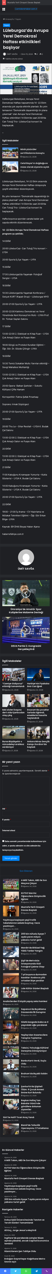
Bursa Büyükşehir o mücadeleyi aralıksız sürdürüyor (13, 744)
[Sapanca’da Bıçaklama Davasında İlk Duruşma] (11, 1013)
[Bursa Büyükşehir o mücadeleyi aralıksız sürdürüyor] (13, 732)
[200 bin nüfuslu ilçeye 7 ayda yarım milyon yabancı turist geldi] (11, 937)
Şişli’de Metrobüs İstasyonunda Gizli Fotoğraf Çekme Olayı (32, 963)
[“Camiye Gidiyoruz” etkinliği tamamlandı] (13, 674)
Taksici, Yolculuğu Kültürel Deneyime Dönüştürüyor (35, 1049)
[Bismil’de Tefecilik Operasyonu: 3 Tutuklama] (11, 1129)
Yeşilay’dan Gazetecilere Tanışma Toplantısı (34, 1036)
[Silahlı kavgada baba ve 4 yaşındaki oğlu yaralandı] (11, 1026)
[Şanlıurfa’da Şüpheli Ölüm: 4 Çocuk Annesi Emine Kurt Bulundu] (11, 1090)
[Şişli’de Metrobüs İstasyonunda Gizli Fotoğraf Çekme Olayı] (11, 964)
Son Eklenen (26, 871)
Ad (4, 809)
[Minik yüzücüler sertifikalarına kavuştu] (10, 152)
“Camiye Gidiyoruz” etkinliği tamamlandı (13, 685)
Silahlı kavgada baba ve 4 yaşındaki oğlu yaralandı (34, 1023)
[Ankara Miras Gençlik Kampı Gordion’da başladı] (38, 732)
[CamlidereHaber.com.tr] (26, 8)
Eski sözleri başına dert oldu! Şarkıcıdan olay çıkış (13, 712)
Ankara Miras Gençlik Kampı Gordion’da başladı (38, 744)
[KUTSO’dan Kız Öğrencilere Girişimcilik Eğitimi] (11, 897)
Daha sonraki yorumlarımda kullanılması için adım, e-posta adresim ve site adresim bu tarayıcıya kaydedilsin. (24, 845)
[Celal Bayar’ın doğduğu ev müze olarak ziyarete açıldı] (10, 166)
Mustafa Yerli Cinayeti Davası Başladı (23, 2)
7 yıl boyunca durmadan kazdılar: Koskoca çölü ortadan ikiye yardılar (34, 977)
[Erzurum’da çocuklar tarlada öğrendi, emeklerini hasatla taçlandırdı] (38, 700)
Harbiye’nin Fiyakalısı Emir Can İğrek (38, 685)
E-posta (6, 819)
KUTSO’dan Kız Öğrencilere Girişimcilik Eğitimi (33, 896)
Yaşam (18, 19)
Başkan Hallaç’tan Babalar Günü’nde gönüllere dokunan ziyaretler (31, 1105)
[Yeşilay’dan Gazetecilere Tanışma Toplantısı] (11, 1038)
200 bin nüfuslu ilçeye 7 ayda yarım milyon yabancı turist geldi (33, 936)
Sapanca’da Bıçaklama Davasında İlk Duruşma (33, 1011)
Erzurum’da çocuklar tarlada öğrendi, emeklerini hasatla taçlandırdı (38, 713)
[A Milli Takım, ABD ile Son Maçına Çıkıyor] (11, 884)
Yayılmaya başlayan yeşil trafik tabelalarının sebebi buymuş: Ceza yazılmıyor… (21, 922)
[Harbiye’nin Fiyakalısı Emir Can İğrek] (38, 674)
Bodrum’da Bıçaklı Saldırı (34, 1073)
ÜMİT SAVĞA (12, 54)
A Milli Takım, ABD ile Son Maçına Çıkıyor (34, 882)
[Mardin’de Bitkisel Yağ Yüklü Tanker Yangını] (11, 951)
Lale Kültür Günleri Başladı (35, 988)
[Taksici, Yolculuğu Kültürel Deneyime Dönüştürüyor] (11, 1051)
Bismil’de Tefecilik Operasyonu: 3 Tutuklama (35, 1127)
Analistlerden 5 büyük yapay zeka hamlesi (25, 1001)
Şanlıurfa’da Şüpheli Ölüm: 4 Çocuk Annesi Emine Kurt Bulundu (32, 1089)
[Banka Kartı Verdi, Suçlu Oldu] (11, 1064)
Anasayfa (9, 19)
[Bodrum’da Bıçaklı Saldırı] (11, 1077)
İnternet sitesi (8, 830)
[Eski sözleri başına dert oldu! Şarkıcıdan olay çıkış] (13, 700)
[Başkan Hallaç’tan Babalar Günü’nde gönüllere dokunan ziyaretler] (11, 1104)
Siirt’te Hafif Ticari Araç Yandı (18, 1117)
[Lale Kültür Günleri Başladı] (11, 992)
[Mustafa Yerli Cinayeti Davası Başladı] (11, 911)
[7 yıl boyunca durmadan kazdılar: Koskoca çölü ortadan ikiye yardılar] (11, 978)
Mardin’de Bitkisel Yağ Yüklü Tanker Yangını (32, 949)
